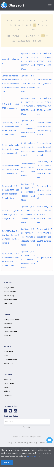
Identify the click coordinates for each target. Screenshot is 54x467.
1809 (23, 41)
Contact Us (8, 395)
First (8, 36)
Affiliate (7, 391)
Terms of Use (43, 443)
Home (8, 443)
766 (39, 36)
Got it (7, 462)
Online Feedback (10, 359)
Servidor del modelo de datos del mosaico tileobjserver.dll (10, 149)
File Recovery (9, 295)
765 (35, 36)
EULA (14, 443)
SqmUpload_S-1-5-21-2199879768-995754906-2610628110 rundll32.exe (28, 214)
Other (34, 29)
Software (7, 327)
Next (34, 41)
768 (46, 36)
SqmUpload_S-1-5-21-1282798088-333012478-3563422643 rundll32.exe (28, 61)
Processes (8, 323)
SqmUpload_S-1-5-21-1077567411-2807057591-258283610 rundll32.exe (28, 237)
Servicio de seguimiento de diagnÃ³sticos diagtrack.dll (10, 214)
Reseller (7, 387)
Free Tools (8, 303)
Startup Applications (12, 319)
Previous (15, 36)
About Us (7, 379)
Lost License (8, 351)
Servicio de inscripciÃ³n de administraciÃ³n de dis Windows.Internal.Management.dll (10, 83)
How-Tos (7, 335)
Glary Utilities (9, 287)
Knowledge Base (10, 331)
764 (31, 36)
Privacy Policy (22, 443)
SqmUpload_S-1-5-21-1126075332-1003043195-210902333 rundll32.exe (44, 61)
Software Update (10, 299)
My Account (8, 363)
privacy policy (33, 456)
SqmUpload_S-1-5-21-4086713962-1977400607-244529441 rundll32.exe (28, 259)
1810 (28, 41)
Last (39, 41)
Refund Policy (33, 443)
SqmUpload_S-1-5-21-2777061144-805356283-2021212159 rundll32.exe (44, 214)
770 (17, 41)
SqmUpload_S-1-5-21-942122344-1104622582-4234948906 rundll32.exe (28, 83)
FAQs (6, 355)
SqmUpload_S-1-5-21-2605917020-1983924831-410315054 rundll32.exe (28, 192)
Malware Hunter (10, 291)
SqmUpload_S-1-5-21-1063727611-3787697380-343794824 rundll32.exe (28, 106)
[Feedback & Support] (49, 440)
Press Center (9, 383)
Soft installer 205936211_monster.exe (44, 83)
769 (13, 41)
